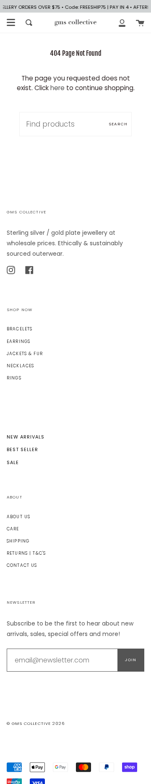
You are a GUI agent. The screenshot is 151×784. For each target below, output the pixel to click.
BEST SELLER (22, 449)
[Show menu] (11, 23)
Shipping (18, 541)
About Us (18, 516)
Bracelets (19, 329)
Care (13, 529)
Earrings (18, 341)
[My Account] (122, 23)
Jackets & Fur (25, 353)
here (57, 87)
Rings (14, 378)
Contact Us (22, 565)
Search (118, 124)
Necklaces (20, 366)
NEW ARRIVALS (25, 437)
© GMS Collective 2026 (36, 723)
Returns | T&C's (26, 553)
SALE (13, 462)
